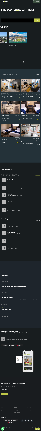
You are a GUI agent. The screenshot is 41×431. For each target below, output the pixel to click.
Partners (15, 407)
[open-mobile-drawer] (1, 1)
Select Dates (26, 21)
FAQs (2, 410)
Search (37, 20)
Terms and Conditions (30, 409)
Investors (15, 409)
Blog (1, 407)
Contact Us (3, 409)
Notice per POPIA (30, 410)
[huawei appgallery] (20, 345)
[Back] (19, 62)
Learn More (38, 174)
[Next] (23, 62)
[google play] (5, 345)
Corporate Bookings (17, 410)
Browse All (38, 74)
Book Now (37, 1)
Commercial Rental (17, 412)
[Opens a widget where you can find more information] (37, 429)
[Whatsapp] (2, 428)
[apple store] (12, 345)
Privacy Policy (29, 407)
